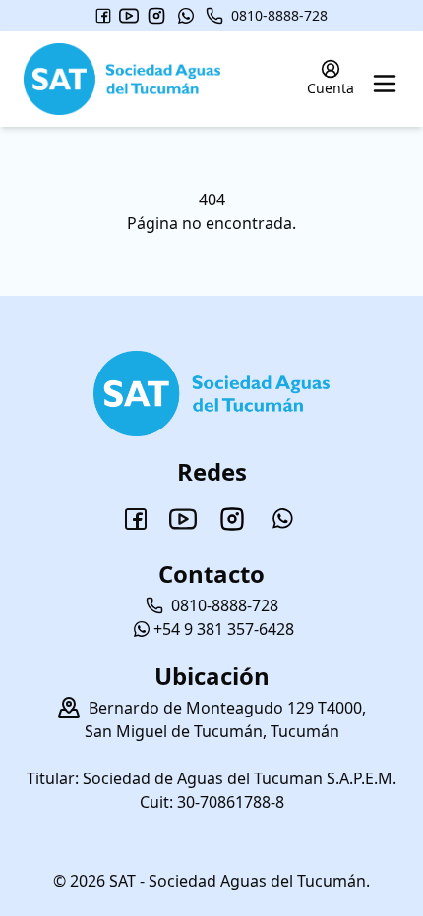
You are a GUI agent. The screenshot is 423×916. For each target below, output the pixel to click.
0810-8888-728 (279, 15)
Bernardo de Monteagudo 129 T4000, (227, 707)
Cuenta (330, 88)
